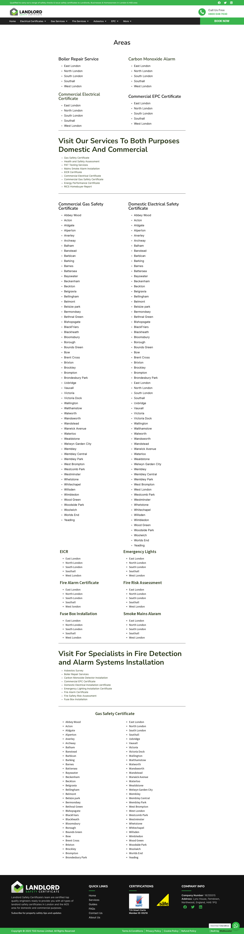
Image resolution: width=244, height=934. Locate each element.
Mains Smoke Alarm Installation (82, 168)
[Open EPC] (117, 21)
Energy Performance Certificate (82, 183)
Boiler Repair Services (76, 674)
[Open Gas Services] (67, 21)
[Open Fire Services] (88, 21)
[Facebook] (219, 2)
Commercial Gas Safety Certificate (83, 179)
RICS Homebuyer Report (78, 186)
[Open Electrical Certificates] (45, 21)
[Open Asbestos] (105, 21)
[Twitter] (225, 2)
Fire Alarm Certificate (76, 692)
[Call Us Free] (202, 12)
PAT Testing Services (76, 165)
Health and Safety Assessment (81, 161)
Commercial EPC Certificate (79, 681)
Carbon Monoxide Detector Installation (86, 677)
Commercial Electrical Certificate (82, 175)
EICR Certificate (73, 172)
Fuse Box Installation (75, 699)
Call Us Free (216, 10)
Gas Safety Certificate (76, 157)
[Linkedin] (231, 2)
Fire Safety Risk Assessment (80, 695)
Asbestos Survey (73, 670)
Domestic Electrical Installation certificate (87, 685)
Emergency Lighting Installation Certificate (88, 688)
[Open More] (130, 21)
